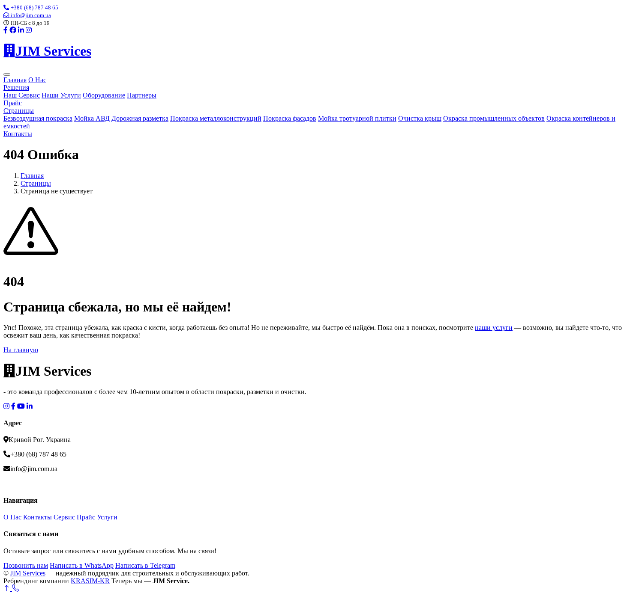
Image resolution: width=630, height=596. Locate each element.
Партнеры (141, 95)
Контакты (17, 133)
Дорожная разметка (139, 118)
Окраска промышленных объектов (494, 118)
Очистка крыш (419, 118)
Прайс (12, 103)
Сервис (64, 517)
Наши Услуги (61, 95)
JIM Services (27, 573)
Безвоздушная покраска (37, 118)
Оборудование (104, 95)
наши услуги (494, 327)
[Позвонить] (15, 588)
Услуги (107, 517)
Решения (16, 87)
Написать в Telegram (145, 565)
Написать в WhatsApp (82, 565)
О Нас (37, 79)
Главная (15, 79)
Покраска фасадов (289, 118)
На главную (20, 349)
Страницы (18, 110)
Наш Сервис (21, 95)
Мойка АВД (92, 118)
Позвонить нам (25, 565)
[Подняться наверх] (7, 588)
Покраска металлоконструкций (215, 118)
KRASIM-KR (90, 580)
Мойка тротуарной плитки (357, 118)
